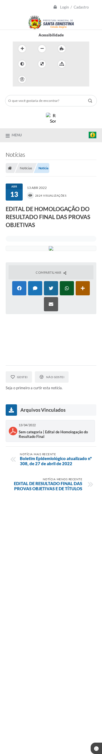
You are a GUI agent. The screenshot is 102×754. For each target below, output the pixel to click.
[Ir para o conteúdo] (38, 79)
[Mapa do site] (61, 64)
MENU (17, 135)
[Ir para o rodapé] (75, 79)
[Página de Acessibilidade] (22, 79)
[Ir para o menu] (50, 79)
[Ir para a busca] (63, 79)
